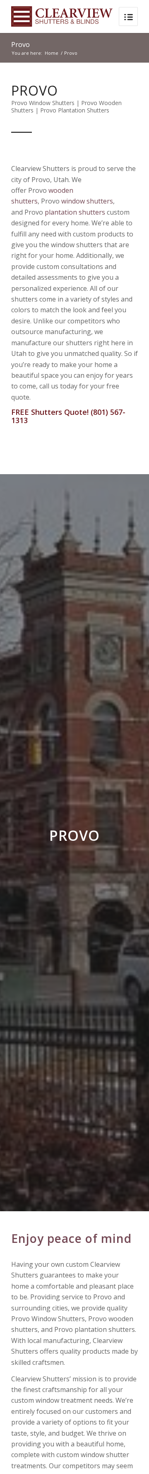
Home (51, 53)
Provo (20, 44)
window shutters (87, 201)
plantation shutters (75, 212)
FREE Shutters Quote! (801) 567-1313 (68, 416)
